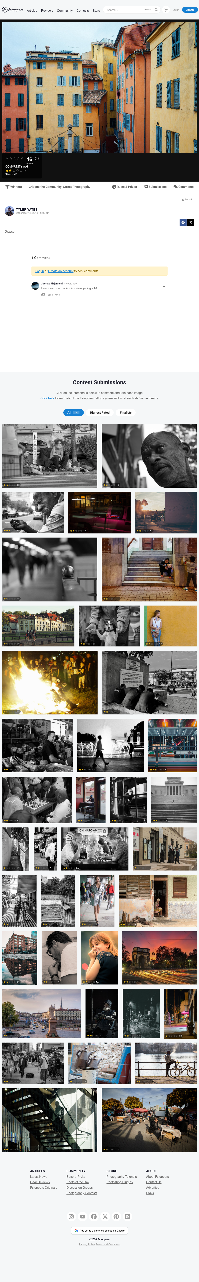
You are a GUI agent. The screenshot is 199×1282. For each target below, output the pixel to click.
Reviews (47, 10)
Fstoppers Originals (43, 1187)
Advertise (152, 1187)
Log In (176, 9)
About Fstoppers (157, 1176)
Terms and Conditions (108, 1244)
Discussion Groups (79, 1187)
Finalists (126, 412)
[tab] (73, 412)
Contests (83, 10)
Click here (47, 398)
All (72, 412)
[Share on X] (190, 222)
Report (188, 199)
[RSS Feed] (128, 1216)
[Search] (156, 10)
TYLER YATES (27, 209)
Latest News (38, 1176)
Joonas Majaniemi (52, 283)
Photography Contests (81, 1193)
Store (96, 10)
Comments (186, 187)
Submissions (157, 187)
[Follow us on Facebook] (94, 1216)
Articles (32, 10)
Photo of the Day (77, 1182)
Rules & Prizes (126, 187)
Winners (16, 187)
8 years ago (70, 283)
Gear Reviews (40, 1182)
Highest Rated (100, 412)
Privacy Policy (87, 1244)
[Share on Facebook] (183, 222)
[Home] (12, 9)
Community (65, 10)
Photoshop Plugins (119, 1182)
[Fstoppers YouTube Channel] (82, 1216)
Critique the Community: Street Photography (59, 187)
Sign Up (190, 9)
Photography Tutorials (121, 1176)
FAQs (150, 1193)
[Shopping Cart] (166, 9)
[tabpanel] (99, 790)
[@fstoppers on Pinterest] (116, 1216)
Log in (39, 271)
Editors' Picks (75, 1176)
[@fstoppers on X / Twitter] (105, 1216)
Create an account (60, 271)
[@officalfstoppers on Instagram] (71, 1216)
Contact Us (153, 1182)
